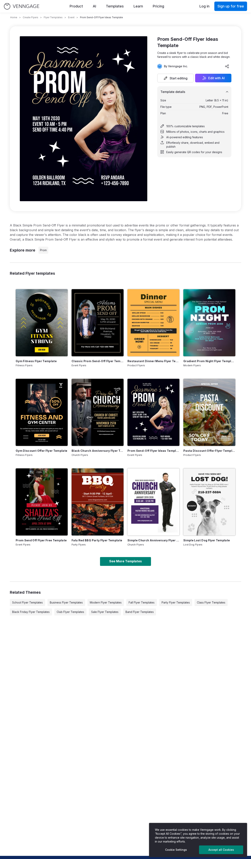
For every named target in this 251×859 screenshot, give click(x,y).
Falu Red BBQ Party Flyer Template (97, 540)
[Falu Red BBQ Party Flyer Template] (98, 501)
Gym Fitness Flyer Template (36, 361)
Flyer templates (53, 17)
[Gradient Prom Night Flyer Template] (209, 322)
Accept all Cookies (221, 849)
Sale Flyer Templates (104, 612)
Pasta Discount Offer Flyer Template (209, 450)
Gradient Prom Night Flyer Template (209, 361)
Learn (138, 6)
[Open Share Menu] (227, 66)
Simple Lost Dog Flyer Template (206, 540)
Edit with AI (216, 78)
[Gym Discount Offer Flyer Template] (42, 412)
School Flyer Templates (27, 602)
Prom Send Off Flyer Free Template (41, 540)
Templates (115, 6)
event (71, 17)
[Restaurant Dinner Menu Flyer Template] (153, 322)
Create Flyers (30, 17)
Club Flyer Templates (70, 612)
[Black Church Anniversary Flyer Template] (98, 412)
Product (76, 6)
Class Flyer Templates (211, 602)
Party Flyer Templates (176, 602)
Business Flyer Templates (66, 602)
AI (94, 6)
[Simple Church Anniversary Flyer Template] (153, 501)
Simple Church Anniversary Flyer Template (153, 540)
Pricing (158, 6)
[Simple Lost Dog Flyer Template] (209, 501)
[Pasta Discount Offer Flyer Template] (209, 412)
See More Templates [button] (125, 561)
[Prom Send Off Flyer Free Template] (42, 501)
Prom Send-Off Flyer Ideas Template (153, 450)
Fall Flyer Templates (142, 602)
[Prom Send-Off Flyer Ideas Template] (153, 412)
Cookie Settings (176, 849)
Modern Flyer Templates (106, 602)
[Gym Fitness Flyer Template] (42, 322)
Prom (43, 250)
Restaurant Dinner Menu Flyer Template (153, 361)
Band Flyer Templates (140, 612)
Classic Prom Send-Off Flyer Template (98, 361)
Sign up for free (230, 6)
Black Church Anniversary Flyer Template (98, 450)
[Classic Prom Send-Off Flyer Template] (98, 322)
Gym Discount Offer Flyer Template (41, 450)
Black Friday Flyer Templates (31, 612)
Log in (204, 6)
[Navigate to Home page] (21, 6)
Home (13, 17)
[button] (175, 78)
